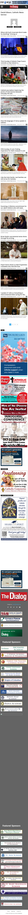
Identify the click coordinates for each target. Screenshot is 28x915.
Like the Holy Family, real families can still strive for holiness (13, 178)
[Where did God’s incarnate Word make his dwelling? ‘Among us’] (14, 46)
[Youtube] (20, 607)
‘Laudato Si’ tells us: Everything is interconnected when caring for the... (13, 294)
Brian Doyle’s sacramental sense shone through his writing (14, 237)
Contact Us (19, 911)
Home (2, 10)
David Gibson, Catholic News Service (8, 35)
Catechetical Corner (4, 54)
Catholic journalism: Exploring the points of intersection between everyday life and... (12, 92)
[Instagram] (11, 607)
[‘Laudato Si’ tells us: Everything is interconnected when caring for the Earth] (14, 306)
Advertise (13, 911)
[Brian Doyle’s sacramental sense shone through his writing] (14, 249)
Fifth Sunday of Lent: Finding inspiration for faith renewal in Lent (13, 150)
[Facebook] (8, 607)
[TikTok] (14, 607)
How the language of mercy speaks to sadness (13, 122)
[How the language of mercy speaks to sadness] (14, 134)
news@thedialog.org (16, 604)
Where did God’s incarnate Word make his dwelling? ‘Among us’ (14, 33)
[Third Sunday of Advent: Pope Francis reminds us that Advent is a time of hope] (14, 75)
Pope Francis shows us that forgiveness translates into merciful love (14, 265)
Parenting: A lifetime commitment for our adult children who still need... (14, 207)
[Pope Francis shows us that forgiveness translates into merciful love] (14, 278)
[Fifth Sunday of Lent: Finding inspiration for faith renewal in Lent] (14, 162)
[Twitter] (17, 607)
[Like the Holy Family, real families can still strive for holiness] (14, 191)
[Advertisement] (14, 555)
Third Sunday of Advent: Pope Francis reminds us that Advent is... (13, 62)
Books (2, 257)
